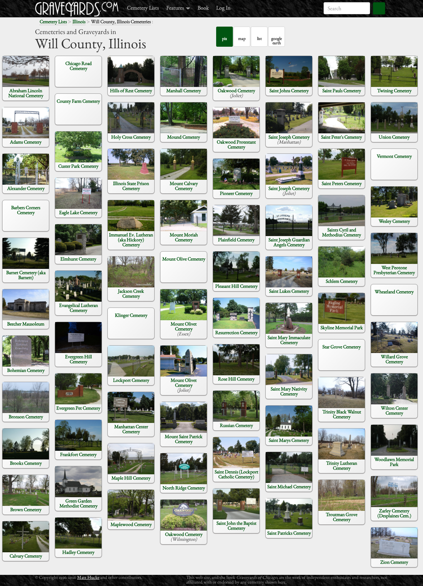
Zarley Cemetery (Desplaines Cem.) (394, 513)
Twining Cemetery (394, 90)
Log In (223, 7)
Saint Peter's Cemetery (341, 137)
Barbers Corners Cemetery (25, 210)
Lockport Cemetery (131, 380)
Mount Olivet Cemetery (184, 326)
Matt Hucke (88, 577)
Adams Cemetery (25, 142)
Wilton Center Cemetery (394, 410)
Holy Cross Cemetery (131, 137)
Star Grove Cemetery (341, 346)
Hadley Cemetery (78, 552)
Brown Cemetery (25, 509)
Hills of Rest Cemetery (131, 90)
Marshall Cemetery (183, 90)
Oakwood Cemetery (184, 534)
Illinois (78, 21)
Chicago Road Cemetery (78, 65)
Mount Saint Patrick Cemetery (184, 439)
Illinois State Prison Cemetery (131, 186)
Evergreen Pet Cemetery (78, 408)
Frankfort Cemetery (78, 454)
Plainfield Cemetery (236, 239)
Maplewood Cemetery (131, 524)
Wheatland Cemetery (394, 291)
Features (175, 7)
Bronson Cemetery (26, 416)
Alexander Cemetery (26, 188)
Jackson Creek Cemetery (131, 293)
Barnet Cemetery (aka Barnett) (26, 275)
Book (203, 7)
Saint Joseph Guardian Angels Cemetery (289, 242)
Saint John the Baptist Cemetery (236, 525)
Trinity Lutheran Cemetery (341, 465)
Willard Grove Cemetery (394, 359)
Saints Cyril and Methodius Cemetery (341, 232)
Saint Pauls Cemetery (341, 90)
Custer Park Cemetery (78, 166)
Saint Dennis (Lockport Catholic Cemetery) (236, 474)
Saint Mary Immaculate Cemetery (289, 340)
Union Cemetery (394, 137)
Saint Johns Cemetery (289, 90)
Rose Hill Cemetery (236, 379)
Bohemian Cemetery (26, 370)
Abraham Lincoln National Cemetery (25, 93)
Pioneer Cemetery (236, 193)
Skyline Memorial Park (342, 327)
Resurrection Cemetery (236, 332)
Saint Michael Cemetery (289, 486)
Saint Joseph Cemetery (289, 137)
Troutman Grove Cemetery (341, 517)
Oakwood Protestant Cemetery (236, 144)
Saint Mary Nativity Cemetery (289, 391)
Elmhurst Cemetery (78, 259)
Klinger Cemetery (131, 315)
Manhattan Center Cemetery (131, 429)
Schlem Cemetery (342, 281)
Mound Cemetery (183, 137)
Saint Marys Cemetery (289, 440)
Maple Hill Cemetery (130, 478)
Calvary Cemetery (26, 556)
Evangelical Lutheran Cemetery (78, 307)
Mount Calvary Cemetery (184, 186)
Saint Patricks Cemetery (289, 533)
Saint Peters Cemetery (342, 183)
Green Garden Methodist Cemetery (78, 503)
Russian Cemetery (236, 425)
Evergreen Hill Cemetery (78, 359)
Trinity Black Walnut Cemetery (341, 414)
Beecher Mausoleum (25, 324)
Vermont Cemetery (394, 156)
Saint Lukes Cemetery (289, 291)
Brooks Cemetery (26, 463)
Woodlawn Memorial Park (394, 462)
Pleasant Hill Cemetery (236, 286)
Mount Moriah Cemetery (184, 237)
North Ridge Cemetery (184, 488)
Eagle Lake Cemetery (78, 212)
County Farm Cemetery (78, 101)
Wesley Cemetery (394, 221)
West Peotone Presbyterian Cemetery (394, 270)
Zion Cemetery (394, 562)
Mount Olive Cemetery (183, 259)
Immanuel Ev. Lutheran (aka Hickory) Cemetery (131, 239)
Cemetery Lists (143, 7)
